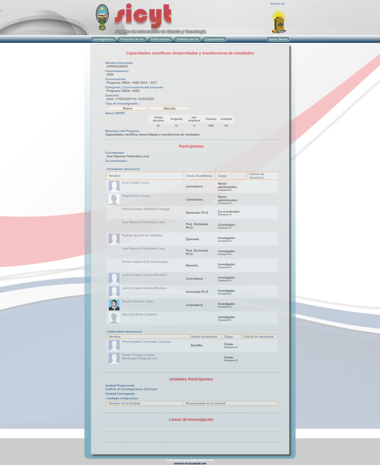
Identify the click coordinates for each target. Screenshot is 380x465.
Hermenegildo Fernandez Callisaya (146, 341)
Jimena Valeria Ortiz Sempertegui (145, 261)
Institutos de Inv (188, 39)
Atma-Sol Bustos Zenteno (139, 314)
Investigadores (103, 39)
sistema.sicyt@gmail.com (190, 463)
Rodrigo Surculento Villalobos (142, 235)
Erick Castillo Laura (135, 182)
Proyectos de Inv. (132, 39)
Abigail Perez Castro (136, 195)
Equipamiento (214, 39)
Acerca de (277, 3)
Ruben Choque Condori (138, 354)
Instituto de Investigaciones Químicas (131, 389)
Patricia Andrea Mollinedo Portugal (146, 209)
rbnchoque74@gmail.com (140, 358)
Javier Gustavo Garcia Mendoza (144, 288)
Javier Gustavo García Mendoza (144, 275)
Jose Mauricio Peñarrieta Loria (143, 222)
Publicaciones (160, 39)
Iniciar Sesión (278, 39)
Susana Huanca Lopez (137, 301)
